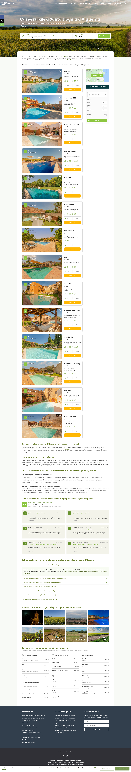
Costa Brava (70, 60)
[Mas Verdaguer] (42, 160)
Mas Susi (36, 512)
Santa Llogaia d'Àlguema (107, 49)
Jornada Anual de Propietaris (29, 728)
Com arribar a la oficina (28, 725)
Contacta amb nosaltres (28, 742)
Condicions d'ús (60, 760)
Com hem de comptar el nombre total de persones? (65, 718)
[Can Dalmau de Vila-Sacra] (42, 134)
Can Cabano (35, 527)
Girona (89, 49)
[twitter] (2, 21)
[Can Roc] (42, 187)
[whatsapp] (2, 24)
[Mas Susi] (42, 400)
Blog (102, 3)
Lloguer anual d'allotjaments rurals (31, 737)
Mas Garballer (37, 542)
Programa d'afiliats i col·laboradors (31, 732)
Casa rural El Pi (80, 512)
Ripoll (99, 462)
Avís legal (52, 760)
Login (119, 3)
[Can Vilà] (42, 293)
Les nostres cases (61, 3)
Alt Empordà (96, 49)
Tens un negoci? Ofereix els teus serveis (33, 735)
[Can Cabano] (42, 214)
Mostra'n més (58, 732)
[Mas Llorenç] (42, 267)
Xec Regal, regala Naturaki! (29, 730)
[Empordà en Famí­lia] (42, 320)
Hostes (89, 99)
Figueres (66, 56)
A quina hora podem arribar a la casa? (65, 715)
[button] (57, 81)
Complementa (85, 3)
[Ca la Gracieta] (42, 426)
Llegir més (30, 520)
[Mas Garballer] (42, 240)
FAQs (109, 3)
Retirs (95, 3)
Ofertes (73, 3)
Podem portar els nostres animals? (64, 728)
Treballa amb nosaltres (28, 740)
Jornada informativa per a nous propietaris (33, 718)
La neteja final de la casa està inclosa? (65, 725)
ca (126, 3)
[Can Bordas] (42, 346)
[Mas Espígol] (42, 81)
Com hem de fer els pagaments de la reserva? (65, 730)
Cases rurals (83, 49)
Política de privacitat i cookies (73, 760)
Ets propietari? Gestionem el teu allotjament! (34, 715)
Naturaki (75, 49)
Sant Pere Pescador (53, 486)
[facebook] (2, 17)
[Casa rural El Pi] (42, 107)
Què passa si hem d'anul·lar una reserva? (65, 720)
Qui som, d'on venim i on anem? (30, 720)
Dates (88, 91)
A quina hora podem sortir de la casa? (65, 723)
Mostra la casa (72, 89)
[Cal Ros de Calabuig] (42, 373)
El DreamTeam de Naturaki (29, 723)
